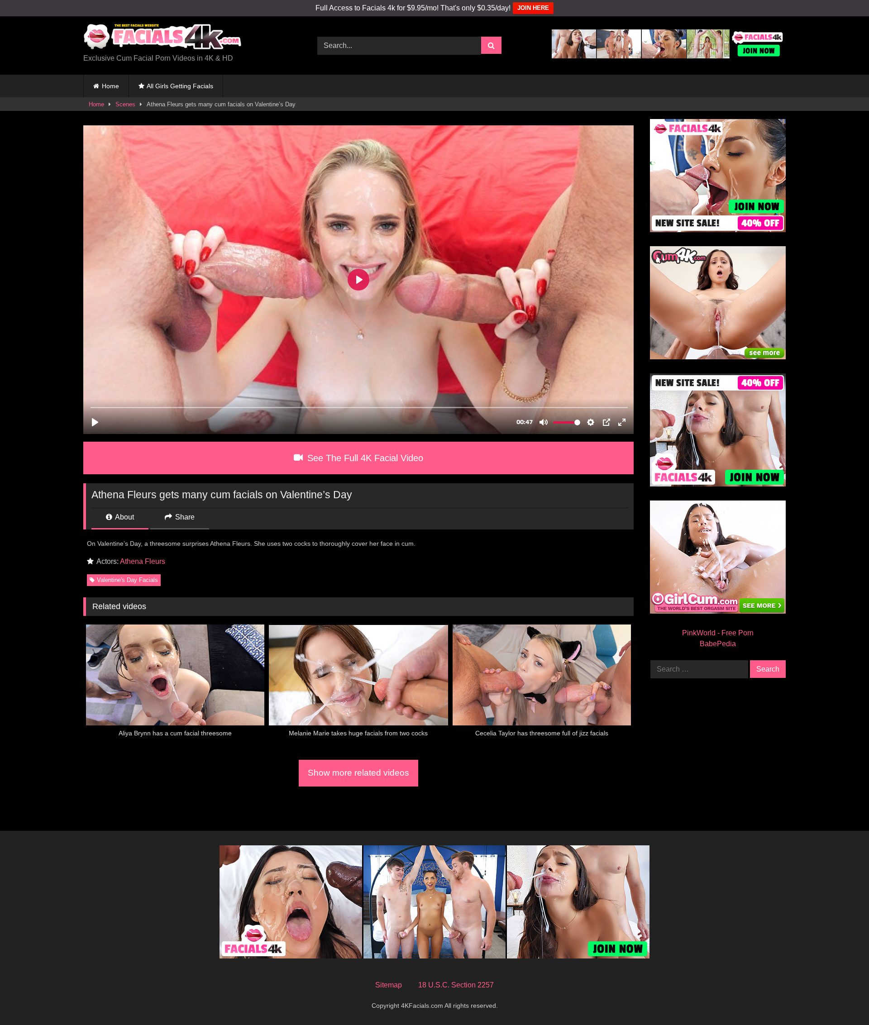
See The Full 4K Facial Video (364, 458)
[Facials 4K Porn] (162, 38)
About (124, 517)
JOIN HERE (533, 8)
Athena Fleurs (142, 561)
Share (184, 517)
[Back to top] (841, 998)
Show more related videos (358, 772)
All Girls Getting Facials (180, 86)
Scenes (125, 104)
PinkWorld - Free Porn (718, 633)
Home (110, 86)
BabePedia (718, 644)
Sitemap (388, 985)
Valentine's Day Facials (127, 580)
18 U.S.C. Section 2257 (456, 985)
